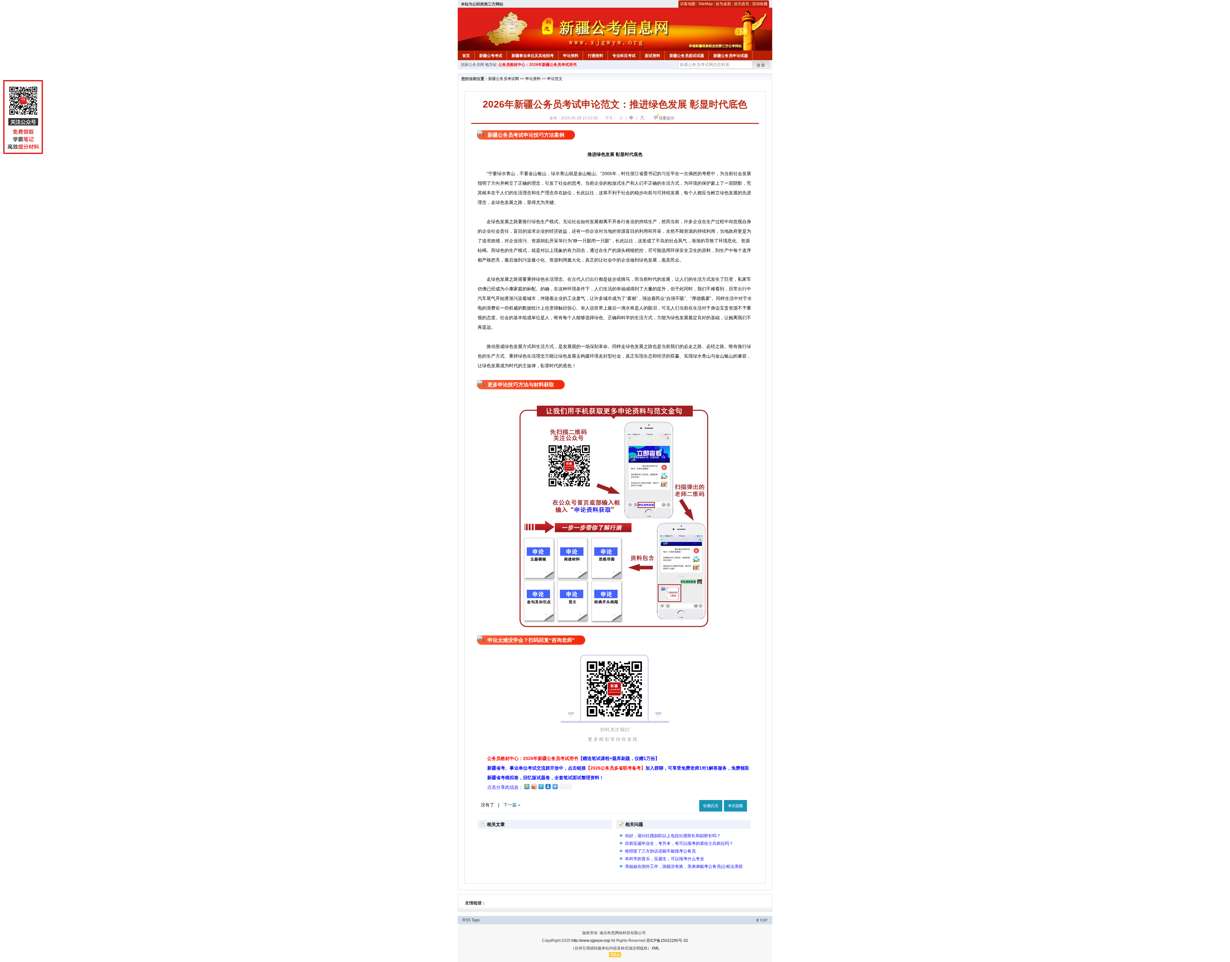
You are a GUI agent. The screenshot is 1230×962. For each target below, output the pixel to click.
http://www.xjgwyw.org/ (590, 940)
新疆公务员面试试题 (686, 55)
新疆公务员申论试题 (730, 55)
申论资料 (570, 55)
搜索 (761, 65)
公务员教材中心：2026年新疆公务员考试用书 (537, 64)
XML (656, 948)
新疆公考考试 (490, 55)
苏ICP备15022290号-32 (667, 940)
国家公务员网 (472, 64)
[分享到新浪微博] (533, 786)
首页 (466, 55)
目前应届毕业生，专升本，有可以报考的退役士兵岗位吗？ (679, 843)
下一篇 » (512, 804)
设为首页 (741, 4)
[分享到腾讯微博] (540, 786)
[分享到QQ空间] (526, 786)
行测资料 (595, 55)
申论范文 (554, 79)
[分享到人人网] (547, 786)
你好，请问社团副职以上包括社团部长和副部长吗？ (673, 835)
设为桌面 (723, 4)
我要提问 (666, 118)
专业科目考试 (624, 55)
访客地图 (687, 4)
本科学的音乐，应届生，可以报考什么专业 (664, 858)
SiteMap (705, 4)
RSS (467, 920)
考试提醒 (735, 806)
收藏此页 (710, 806)
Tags (476, 920)
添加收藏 (759, 4)
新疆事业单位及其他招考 (533, 55)
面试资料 (652, 55)
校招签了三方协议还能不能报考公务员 (660, 851)
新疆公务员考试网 (503, 79)
